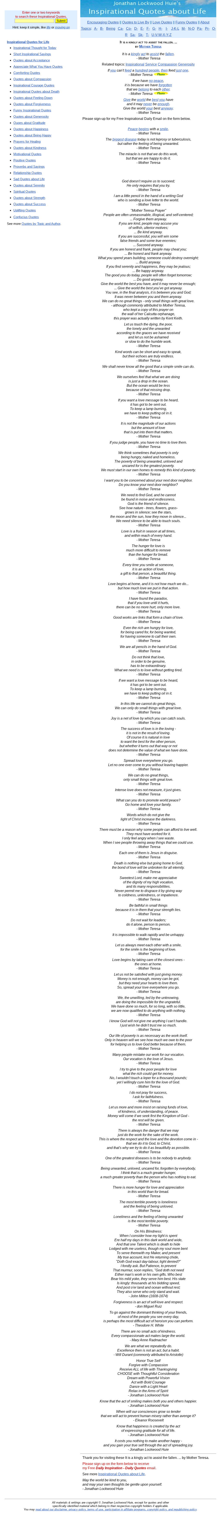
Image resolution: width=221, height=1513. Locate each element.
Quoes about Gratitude (29, 123)
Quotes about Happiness (30, 129)
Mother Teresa (150, 46)
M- (184, 28)
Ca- (120, 28)
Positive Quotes (24, 160)
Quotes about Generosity (31, 116)
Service (151, 64)
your (149, 108)
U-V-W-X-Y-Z (162, 35)
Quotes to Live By (135, 22)
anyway (167, 108)
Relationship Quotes (27, 173)
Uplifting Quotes (24, 210)
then (164, 70)
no (151, 81)
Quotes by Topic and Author (41, 223)
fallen (169, 54)
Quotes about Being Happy (32, 135)
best (155, 100)
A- (96, 28)
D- (136, 28)
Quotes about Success (29, 204)
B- (102, 28)
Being (110, 28)
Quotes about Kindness (29, 148)
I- (167, 28)
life (49, 27)
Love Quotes (162, 22)
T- (147, 35)
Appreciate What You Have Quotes (38, 66)
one (185, 70)
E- (142, 28)
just (179, 70)
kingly (135, 54)
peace (158, 81)
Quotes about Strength (29, 198)
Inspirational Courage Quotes (33, 85)
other (165, 89)
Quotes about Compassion (32, 79)
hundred (141, 70)
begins (144, 129)
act (143, 54)
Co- (129, 28)
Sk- (140, 35)
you (113, 70)
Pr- (207, 28)
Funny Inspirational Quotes (32, 110)
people (154, 70)
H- (160, 28)
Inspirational (135, 64)
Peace (133, 129)
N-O (191, 28)
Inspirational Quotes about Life (121, 1474)
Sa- (133, 35)
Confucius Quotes (26, 217)
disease (131, 139)
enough (163, 104)
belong (143, 89)
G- (154, 28)
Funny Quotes (186, 22)
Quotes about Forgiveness (32, 104)
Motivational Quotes (27, 154)
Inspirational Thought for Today (34, 48)
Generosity (186, 64)
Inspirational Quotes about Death (36, 91)
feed (128, 70)
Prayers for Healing (27, 141)
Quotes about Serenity (29, 185)
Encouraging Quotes (103, 22)
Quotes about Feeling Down (32, 98)
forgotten (165, 85)
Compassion (167, 64)
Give (127, 100)
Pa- (199, 28)
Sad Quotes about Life (29, 179)
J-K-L (175, 28)
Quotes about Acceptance (31, 60)
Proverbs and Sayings (29, 166)
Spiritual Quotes (24, 191)
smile (164, 129)
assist (154, 54)
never (147, 104)
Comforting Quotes (26, 73)
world (141, 100)
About (204, 22)
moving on (62, 27)
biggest (118, 139)
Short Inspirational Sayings (32, 54)
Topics (86, 28)
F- (148, 28)
